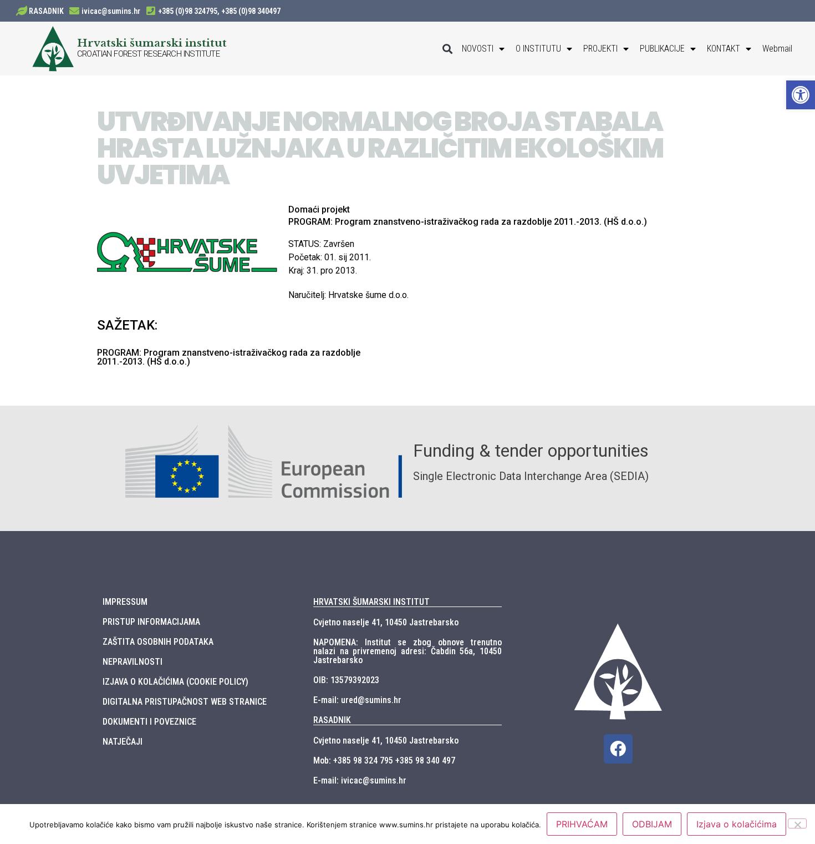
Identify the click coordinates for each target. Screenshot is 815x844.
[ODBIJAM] (797, 823)
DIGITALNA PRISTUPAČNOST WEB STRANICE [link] (185, 701)
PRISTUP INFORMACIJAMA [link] (151, 621)
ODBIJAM (652, 824)
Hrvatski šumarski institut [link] (152, 42)
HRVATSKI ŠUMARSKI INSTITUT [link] (371, 602)
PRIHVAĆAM (582, 824)
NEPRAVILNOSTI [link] (132, 661)
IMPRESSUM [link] (125, 602)
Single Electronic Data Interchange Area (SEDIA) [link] (531, 476)
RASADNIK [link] (46, 11)
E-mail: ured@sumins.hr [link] (357, 700)
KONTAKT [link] (723, 48)
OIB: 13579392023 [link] (346, 680)
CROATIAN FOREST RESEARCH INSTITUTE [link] (148, 54)
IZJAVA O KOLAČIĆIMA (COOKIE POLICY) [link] (175, 681)
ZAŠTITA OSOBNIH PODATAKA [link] (158, 641)
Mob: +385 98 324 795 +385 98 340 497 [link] (384, 760)
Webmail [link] (777, 48)
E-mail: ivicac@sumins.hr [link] (359, 780)
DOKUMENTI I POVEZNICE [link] (149, 721)
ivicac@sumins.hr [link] (110, 11)
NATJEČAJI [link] (122, 741)
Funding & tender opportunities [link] (531, 450)
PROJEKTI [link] (600, 48)
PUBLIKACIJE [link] (662, 48)
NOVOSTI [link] (477, 48)
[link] (800, 94)
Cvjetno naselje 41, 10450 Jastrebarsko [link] (386, 622)
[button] (447, 48)
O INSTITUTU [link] (538, 48)
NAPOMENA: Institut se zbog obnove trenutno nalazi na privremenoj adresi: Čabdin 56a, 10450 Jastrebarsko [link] (407, 651)
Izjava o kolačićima (736, 824)
